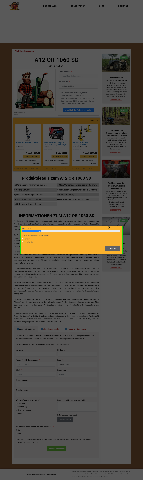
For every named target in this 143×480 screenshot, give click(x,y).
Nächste (113, 248)
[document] (71, 240)
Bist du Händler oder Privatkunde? (35, 236)
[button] (109, 228)
